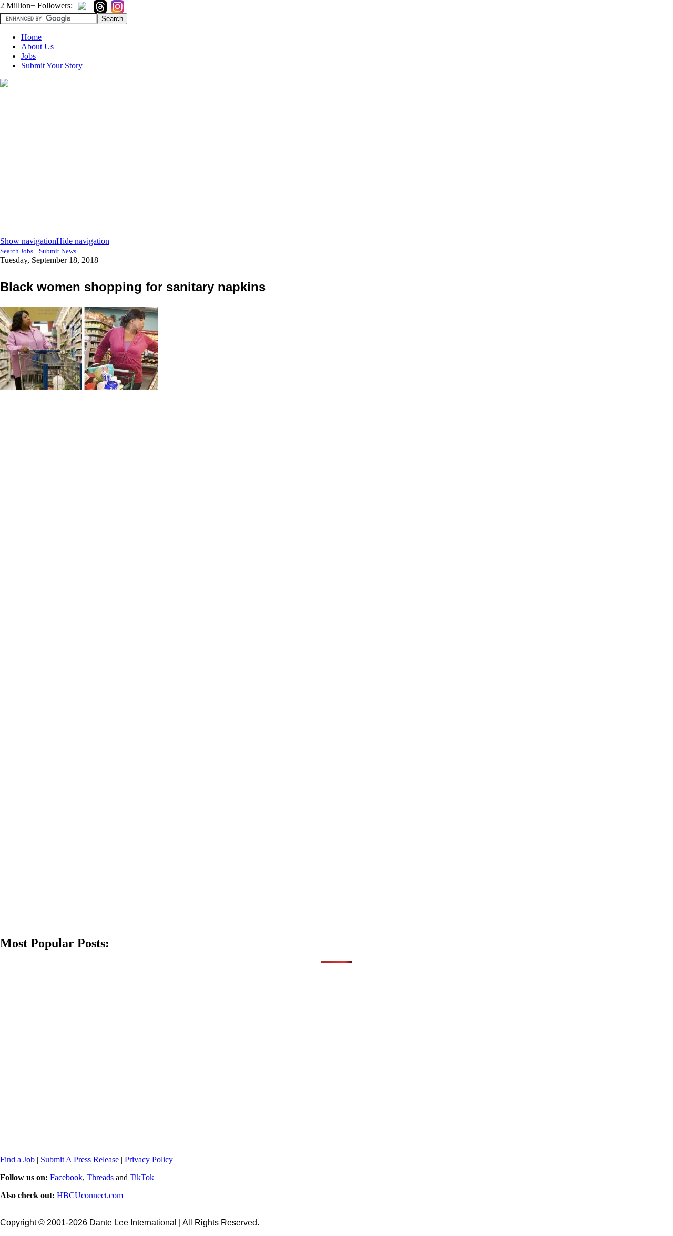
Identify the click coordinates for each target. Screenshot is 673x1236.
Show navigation (28, 241)
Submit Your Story (52, 65)
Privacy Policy (149, 1159)
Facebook (66, 1177)
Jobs (28, 56)
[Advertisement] (336, 163)
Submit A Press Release (79, 1159)
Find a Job (17, 1159)
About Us (37, 46)
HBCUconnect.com (90, 1195)
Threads (100, 1177)
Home (31, 37)
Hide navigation (82, 241)
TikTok (142, 1177)
